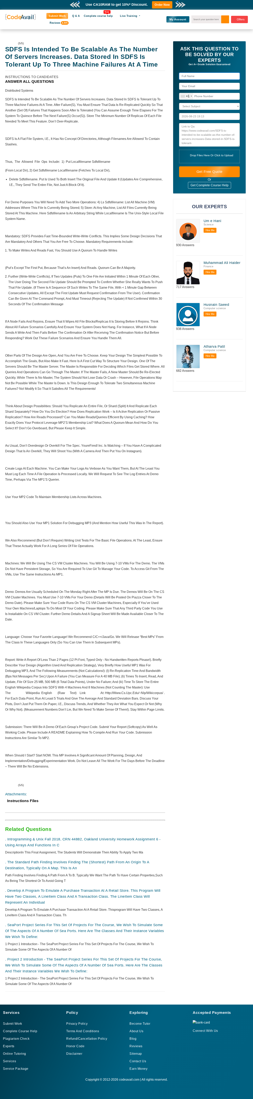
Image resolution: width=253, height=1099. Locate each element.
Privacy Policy (77, 1023)
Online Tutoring (14, 1053)
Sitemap (135, 1053)
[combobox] (186, 96)
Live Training (129, 15)
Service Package (15, 1068)
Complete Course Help (20, 1031)
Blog (132, 1038)
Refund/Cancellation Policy (86, 1038)
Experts (8, 1046)
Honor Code (75, 1046)
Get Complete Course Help (209, 185)
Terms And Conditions (82, 1031)
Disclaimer (74, 1053)
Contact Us (137, 1061)
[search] (225, 19)
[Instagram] (203, 1038)
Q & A (76, 15)
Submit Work (57, 15)
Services (9, 1061)
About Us (136, 1031)
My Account (177, 19)
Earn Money (138, 1068)
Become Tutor (139, 1023)
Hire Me (210, 230)
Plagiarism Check (16, 1038)
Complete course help (98, 15)
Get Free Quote (209, 172)
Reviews (57, 22)
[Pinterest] (199, 1038)
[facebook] (194, 1038)
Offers (241, 19)
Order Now (162, 4)
